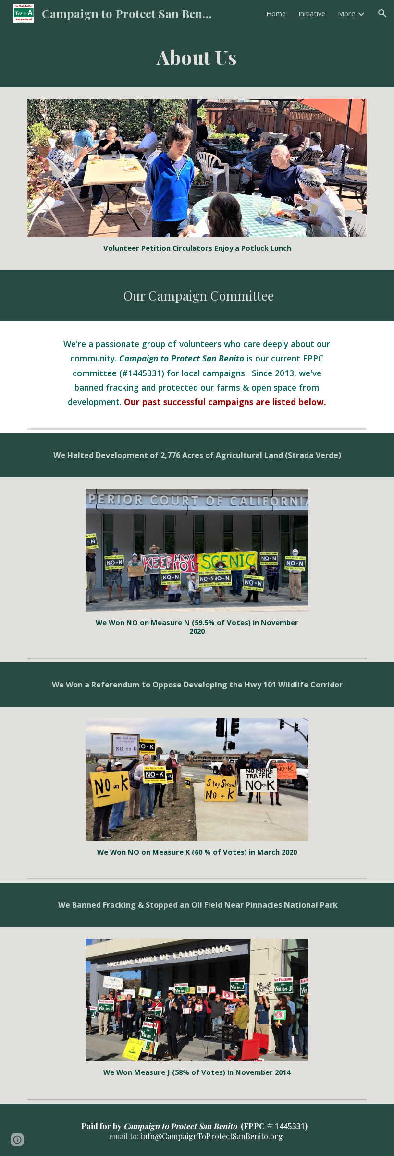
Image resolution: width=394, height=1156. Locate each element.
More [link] (346, 13)
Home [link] (276, 13)
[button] (382, 13)
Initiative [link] (311, 13)
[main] (197, 57)
